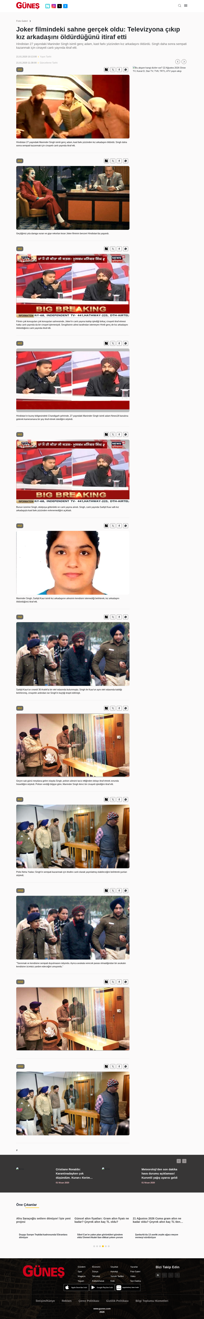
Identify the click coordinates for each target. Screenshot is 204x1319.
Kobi (112, 1281)
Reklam (67, 1300)
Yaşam (81, 1281)
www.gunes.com (102, 1308)
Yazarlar (134, 1267)
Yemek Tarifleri (117, 1276)
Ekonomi (96, 1267)
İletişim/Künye (45, 1300)
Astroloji (114, 1271)
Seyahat (114, 1267)
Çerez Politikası (89, 1300)
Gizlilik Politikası (117, 1300)
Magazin (81, 1276)
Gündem (82, 1267)
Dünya (95, 1271)
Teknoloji (96, 1276)
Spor (80, 1271)
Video (132, 1276)
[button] (177, 61)
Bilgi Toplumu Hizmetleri (152, 1300)
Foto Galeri (22, 21)
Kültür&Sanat (98, 1281)
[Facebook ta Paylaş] (119, 70)
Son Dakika (135, 1281)
